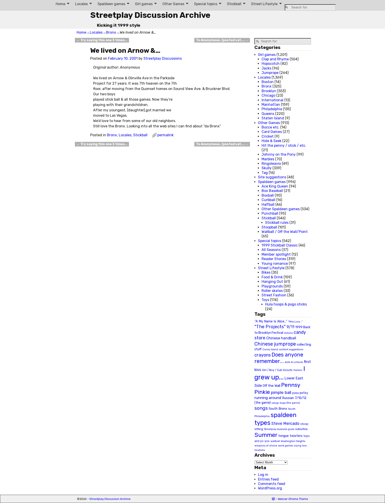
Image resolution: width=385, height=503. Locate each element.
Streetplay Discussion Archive (150, 15)
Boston (268, 82)
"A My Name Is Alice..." (270, 321)
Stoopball (269, 227)
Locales (81, 4)
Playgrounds (272, 286)
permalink (165, 135)
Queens (268, 114)
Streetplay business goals (279, 429)
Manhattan (271, 104)
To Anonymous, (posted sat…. (222, 40)
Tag (265, 173)
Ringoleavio (271, 163)
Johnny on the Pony (279, 154)
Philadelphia (272, 109)
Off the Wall (271, 386)
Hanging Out (272, 281)
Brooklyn (269, 91)
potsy (304, 393)
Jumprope (270, 73)
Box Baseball (272, 191)
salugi (275, 402)
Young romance (275, 263)
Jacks (266, 68)
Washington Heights (293, 441)
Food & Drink (272, 277)
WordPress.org (270, 488)
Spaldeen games (111, 4)
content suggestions (291, 349)
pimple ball (281, 392)
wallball (275, 441)
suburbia (301, 429)
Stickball (234, 4)
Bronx (111, 32)
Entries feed (268, 479)
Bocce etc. (270, 127)
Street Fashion (274, 295)
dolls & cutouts (294, 362)
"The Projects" (270, 326)
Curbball (268, 200)
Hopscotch (271, 63)
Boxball (268, 195)
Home (60, 4)
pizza (295, 393)
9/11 (290, 326)
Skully (267, 168)
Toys (265, 300)
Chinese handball (281, 338)
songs (261, 408)
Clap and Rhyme (275, 59)
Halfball (268, 204)
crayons (262, 355)
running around (267, 397)
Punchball (270, 213)
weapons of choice (265, 445)
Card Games (272, 132)
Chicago (268, 95)
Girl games (144, 4)
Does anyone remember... (278, 358)
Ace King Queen (275, 186)
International (272, 100)
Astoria (288, 332)
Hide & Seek (271, 141)
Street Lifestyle (264, 4)
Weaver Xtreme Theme (293, 499)
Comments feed (271, 484)
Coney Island (270, 349)
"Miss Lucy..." (295, 321)
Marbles (268, 159)
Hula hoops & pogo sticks (286, 304)
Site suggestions (272, 177)
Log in (263, 474)
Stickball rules (277, 222)
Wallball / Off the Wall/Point (285, 232)
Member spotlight (276, 254)
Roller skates (272, 291)
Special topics (205, 4)
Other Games (173, 4)
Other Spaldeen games (281, 209)
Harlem (297, 370)
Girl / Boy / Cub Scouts (277, 370)
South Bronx (278, 409)
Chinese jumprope (275, 344)
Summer (265, 435)
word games (285, 445)
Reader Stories (274, 259)
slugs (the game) (290, 402)
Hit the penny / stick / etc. (284, 145)
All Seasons (271, 250)
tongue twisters (290, 436)
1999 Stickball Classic (280, 245)
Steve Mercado (285, 423)
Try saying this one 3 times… (102, 40)
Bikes (266, 272)
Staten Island (273, 118)
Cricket (268, 136)
